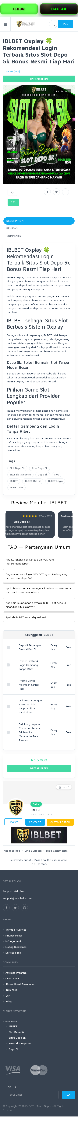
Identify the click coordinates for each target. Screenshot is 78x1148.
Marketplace (11, 850)
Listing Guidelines (16, 946)
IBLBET (14, 480)
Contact (35, 822)
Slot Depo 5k (17, 468)
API (7, 995)
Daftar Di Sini (39, 78)
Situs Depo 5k (40, 468)
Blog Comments (57, 850)
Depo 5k (43, 474)
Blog (8, 1001)
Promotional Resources (19, 984)
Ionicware (11, 1021)
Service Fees (13, 952)
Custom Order (60, 822)
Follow (13, 821)
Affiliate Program (16, 972)
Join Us (11, 1087)
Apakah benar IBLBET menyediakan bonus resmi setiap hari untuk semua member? (39, 590)
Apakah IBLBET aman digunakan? (26, 617)
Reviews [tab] (12, 228)
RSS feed (11, 989)
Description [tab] (15, 220)
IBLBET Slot (16, 487)
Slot (56, 474)
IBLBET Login (55, 480)
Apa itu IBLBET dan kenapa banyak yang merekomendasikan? (30, 561)
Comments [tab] (13, 235)
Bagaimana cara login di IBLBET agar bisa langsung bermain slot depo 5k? (36, 576)
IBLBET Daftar (33, 480)
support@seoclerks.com (17, 898)
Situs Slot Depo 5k (20, 474)
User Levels (12, 978)
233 (13, 202)
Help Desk (20, 891)
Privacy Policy (14, 935)
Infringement (13, 941)
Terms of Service (15, 929)
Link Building (33, 850)
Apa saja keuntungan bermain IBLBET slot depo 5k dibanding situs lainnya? (36, 604)
